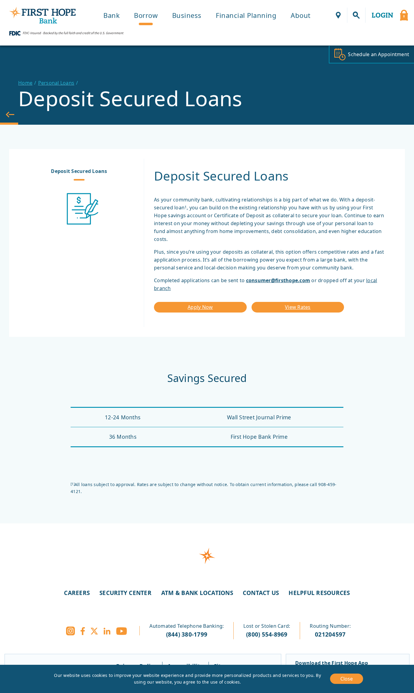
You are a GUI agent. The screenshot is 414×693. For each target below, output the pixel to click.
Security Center (125, 593)
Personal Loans (56, 82)
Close (346, 678)
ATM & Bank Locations (197, 593)
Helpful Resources (319, 593)
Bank (111, 15)
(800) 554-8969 (267, 634)
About (301, 15)
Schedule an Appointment (378, 54)
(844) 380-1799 (187, 634)
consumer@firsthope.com (278, 280)
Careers (77, 593)
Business (187, 15)
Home (25, 82)
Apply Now (200, 307)
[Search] (356, 15)
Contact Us (261, 593)
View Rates (298, 307)
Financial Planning (246, 15)
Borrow (146, 15)
